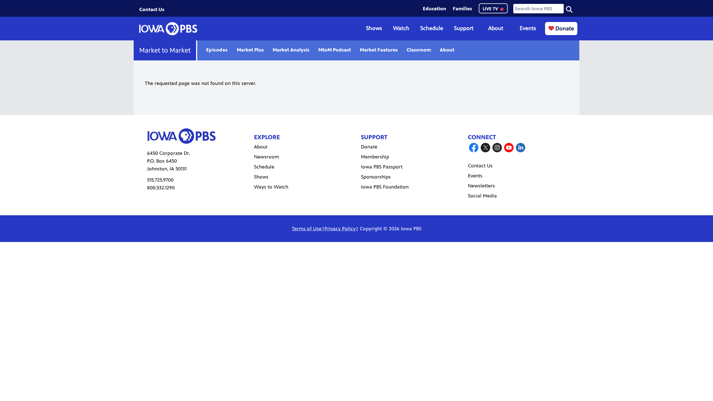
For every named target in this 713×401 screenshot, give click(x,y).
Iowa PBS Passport (381, 167)
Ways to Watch (271, 187)
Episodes (217, 50)
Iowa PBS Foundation (385, 187)
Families (462, 9)
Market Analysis (291, 50)
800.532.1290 (161, 188)
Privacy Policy (340, 229)
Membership (375, 157)
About (495, 28)
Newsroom (266, 157)
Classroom (419, 50)
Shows (374, 28)
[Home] (168, 28)
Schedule (431, 28)
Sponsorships (376, 177)
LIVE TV (491, 8)
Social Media (482, 196)
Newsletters (481, 186)
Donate (564, 28)
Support (463, 28)
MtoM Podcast (334, 50)
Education (434, 9)
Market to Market (165, 50)
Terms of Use (307, 229)
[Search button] (569, 9)
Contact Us (151, 9)
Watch (401, 28)
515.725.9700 (160, 180)
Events (528, 28)
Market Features (379, 50)
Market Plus (250, 50)
